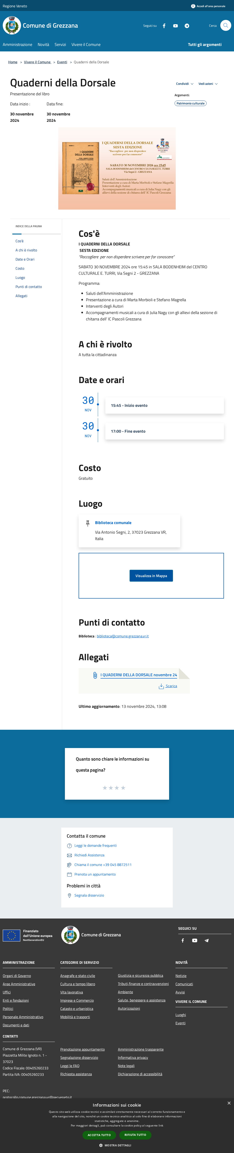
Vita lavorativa (71, 992)
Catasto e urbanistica (76, 1008)
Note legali (126, 1065)
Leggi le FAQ (70, 1065)
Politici (8, 1008)
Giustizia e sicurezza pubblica (140, 975)
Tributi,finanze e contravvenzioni (143, 983)
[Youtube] (173, 25)
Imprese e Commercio (77, 1000)
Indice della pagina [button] (29, 226)
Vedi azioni (206, 83)
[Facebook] (162, 25)
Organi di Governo (17, 975)
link (161, 1125)
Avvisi (180, 992)
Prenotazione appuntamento (82, 1049)
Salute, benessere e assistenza (141, 1000)
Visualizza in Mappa (151, 575)
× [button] (229, 1103)
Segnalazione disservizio (79, 1057)
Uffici (7, 992)
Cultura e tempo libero (77, 984)
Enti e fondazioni (16, 1000)
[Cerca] (225, 25)
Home (12, 62)
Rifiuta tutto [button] (135, 1135)
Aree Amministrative (19, 984)
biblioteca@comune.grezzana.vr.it (123, 636)
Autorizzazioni (129, 1008)
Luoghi (181, 1014)
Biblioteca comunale (113, 522)
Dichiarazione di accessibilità (140, 1074)
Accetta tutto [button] (99, 1135)
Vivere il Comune (37, 62)
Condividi (182, 83)
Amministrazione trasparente (141, 1049)
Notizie (181, 975)
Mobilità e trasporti (75, 1017)
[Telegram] (185, 25)
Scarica (171, 686)
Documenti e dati (16, 1025)
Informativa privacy (133, 1057)
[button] (117, 1145)
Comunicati (184, 984)
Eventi (62, 62)
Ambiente (125, 992)
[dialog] (117, 1125)
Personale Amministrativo (23, 1017)
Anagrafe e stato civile (77, 975)
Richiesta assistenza (76, 1074)
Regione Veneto (15, 6)
